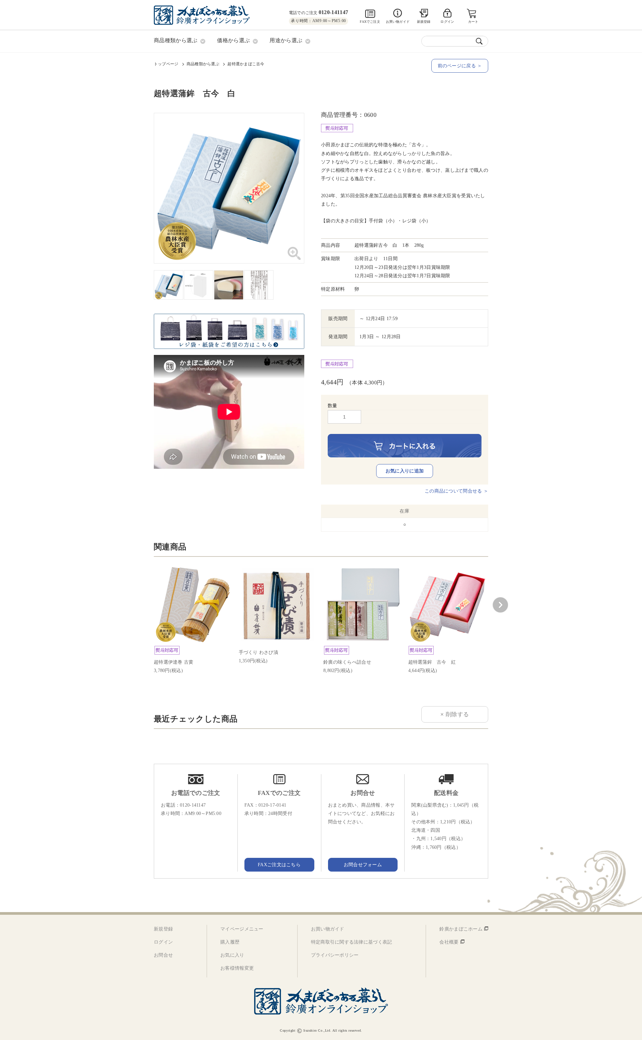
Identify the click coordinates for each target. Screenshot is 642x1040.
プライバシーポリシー (335, 955)
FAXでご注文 (370, 21)
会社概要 (448, 942)
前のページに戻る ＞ (460, 65)
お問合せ (163, 955)
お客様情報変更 (237, 968)
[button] (500, 605)
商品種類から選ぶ (203, 64)
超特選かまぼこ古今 (245, 64)
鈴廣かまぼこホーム (461, 929)
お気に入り (232, 955)
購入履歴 (229, 942)
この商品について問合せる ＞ (456, 491)
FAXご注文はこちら (279, 864)
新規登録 (424, 21)
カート (473, 21)
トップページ (166, 64)
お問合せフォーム (363, 864)
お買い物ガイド (398, 21)
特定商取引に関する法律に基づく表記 (351, 942)
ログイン (163, 942)
